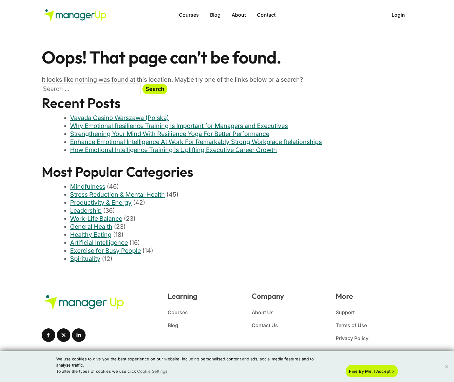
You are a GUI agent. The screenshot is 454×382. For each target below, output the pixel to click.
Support (345, 312)
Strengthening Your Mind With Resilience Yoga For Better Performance (169, 134)
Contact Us (265, 325)
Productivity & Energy (101, 202)
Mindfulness (87, 186)
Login (398, 15)
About (239, 15)
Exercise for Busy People (105, 250)
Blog (215, 15)
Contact (266, 15)
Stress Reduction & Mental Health (117, 194)
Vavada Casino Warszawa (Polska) (119, 117)
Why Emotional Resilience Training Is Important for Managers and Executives (179, 125)
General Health (91, 226)
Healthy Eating (90, 234)
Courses (189, 15)
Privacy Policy (352, 338)
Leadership (86, 210)
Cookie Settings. (153, 371)
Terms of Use (351, 325)
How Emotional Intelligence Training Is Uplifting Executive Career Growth (173, 150)
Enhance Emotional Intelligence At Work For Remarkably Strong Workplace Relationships (196, 142)
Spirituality (85, 258)
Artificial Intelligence (99, 242)
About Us (263, 312)
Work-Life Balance (96, 218)
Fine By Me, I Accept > (372, 371)
